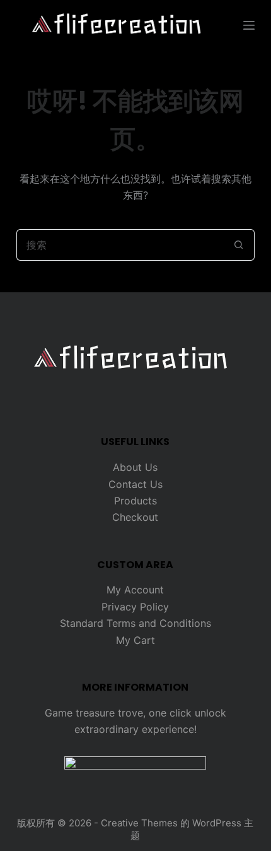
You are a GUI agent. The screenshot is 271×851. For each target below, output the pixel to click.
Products (135, 500)
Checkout (135, 517)
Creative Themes (139, 823)
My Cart (135, 640)
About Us (135, 467)
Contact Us (135, 484)
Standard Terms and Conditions (135, 623)
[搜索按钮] (239, 245)
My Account (135, 589)
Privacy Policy (135, 606)
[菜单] (249, 25)
